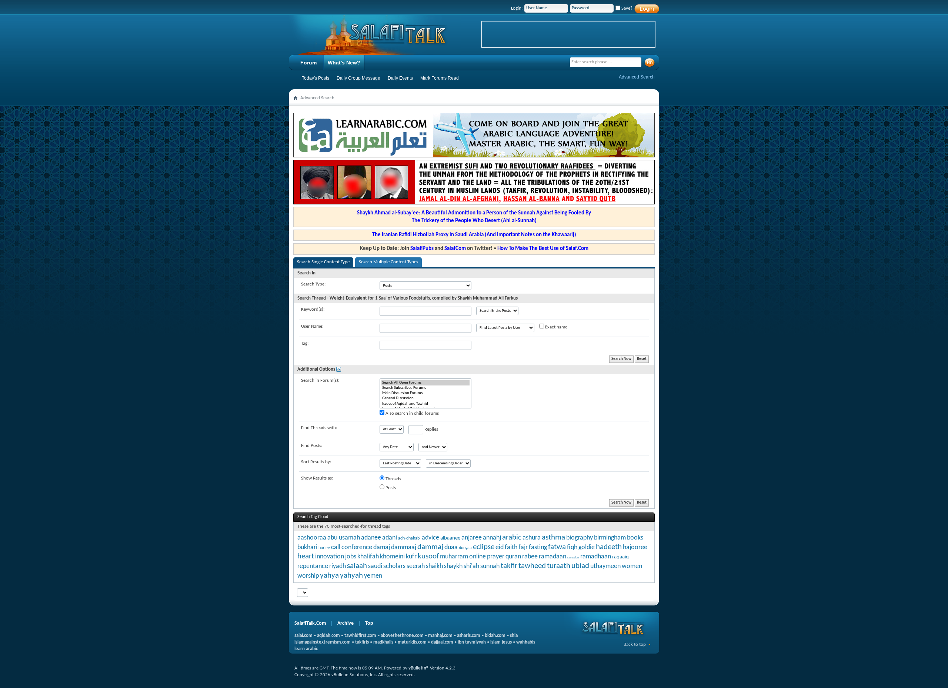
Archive (345, 623)
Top (369, 623)
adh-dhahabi (409, 538)
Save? (626, 8)
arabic (511, 537)
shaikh (434, 566)
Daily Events (400, 78)
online (477, 556)
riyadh (337, 566)
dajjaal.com (442, 642)
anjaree (471, 537)
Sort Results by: (316, 462)
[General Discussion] (425, 398)
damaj (381, 547)
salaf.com (303, 635)
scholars (394, 566)
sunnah (490, 566)
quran (513, 556)
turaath (558, 566)
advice (430, 537)
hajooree (635, 547)
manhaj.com (440, 635)
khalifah (368, 556)
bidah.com (495, 635)
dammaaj (403, 547)
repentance (312, 566)
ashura (532, 537)
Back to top (635, 644)
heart (305, 556)
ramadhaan (595, 556)
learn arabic (306, 649)
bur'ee (324, 548)
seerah (416, 566)
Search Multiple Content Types (388, 262)
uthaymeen (605, 566)
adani (389, 537)
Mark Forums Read (439, 78)
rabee (530, 556)
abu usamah (343, 537)
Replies (430, 429)
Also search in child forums (411, 413)
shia (514, 635)
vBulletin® (418, 668)
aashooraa (311, 537)
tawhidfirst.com (360, 635)
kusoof (428, 556)
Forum (308, 63)
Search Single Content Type (323, 262)
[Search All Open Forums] (425, 382)
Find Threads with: (319, 427)
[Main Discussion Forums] (425, 393)
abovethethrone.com (402, 635)
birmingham (610, 537)
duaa (451, 547)
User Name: (312, 326)
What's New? (344, 63)
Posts (390, 487)
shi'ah (471, 566)
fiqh (572, 547)
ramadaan (552, 556)
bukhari (307, 547)
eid (499, 547)
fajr (523, 547)
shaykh (453, 566)
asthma (553, 537)
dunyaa (465, 548)
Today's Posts (315, 78)
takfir (509, 566)
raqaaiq (620, 557)
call (335, 547)
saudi (375, 566)
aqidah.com (328, 635)
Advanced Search (637, 77)
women (632, 566)
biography (579, 537)
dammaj (430, 547)
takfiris (362, 642)
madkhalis (383, 642)
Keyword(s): (312, 309)
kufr (411, 556)
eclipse (483, 547)
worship (308, 576)
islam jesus (501, 642)
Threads (392, 479)
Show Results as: (317, 478)
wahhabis (525, 642)
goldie (586, 547)
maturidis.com (412, 642)
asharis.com (468, 635)
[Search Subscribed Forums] (425, 388)
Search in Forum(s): (320, 380)
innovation (329, 556)
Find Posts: (311, 445)
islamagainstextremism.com (322, 642)
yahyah (351, 576)
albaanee (450, 538)
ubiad (580, 566)
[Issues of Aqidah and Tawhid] (425, 404)
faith (511, 547)
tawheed (532, 566)
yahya (329, 576)
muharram (454, 556)
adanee (371, 537)
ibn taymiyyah (472, 642)
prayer (495, 556)
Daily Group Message (358, 78)
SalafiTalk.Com (310, 623)
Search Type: (313, 284)
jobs (350, 556)
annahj (492, 537)
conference (356, 547)
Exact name (555, 327)
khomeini (392, 556)
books (635, 537)
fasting (538, 547)
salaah (357, 566)
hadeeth (609, 547)
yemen (373, 576)
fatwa (557, 547)
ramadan (573, 557)
